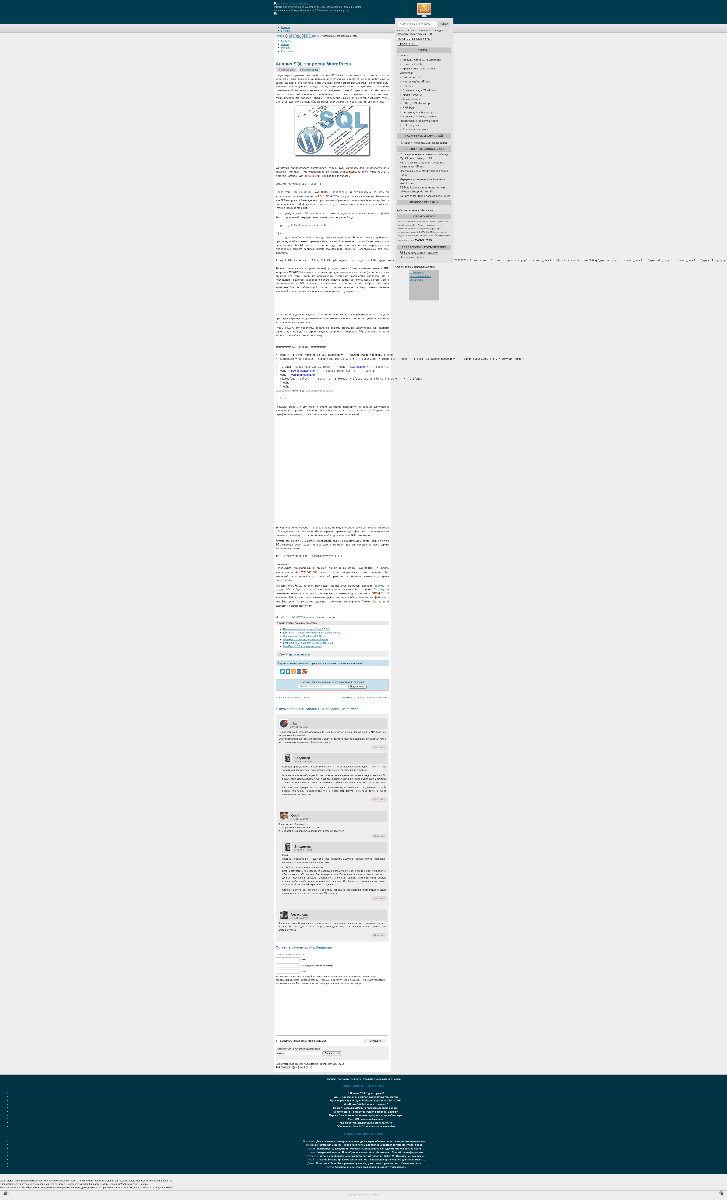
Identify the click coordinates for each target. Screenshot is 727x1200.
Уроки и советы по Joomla (419, 68)
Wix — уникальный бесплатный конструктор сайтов (366, 1097)
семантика (442, 231)
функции (412, 228)
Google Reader (441, 221)
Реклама (368, 1079)
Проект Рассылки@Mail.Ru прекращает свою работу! (365, 1108)
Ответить (379, 747)
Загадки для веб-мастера (418, 112)
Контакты (286, 40)
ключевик (402, 228)
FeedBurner (418, 225)
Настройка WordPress (416, 81)
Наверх (396, 1079)
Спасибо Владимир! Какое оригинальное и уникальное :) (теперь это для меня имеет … (371, 1159)
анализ (310, 617)
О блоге (356, 1079)
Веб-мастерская (410, 99)
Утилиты (286, 30)
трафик (417, 221)
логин (440, 225)
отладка (331, 617)
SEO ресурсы (411, 125)
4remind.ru (281, 35)
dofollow (402, 221)
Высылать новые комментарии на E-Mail (303, 1040)
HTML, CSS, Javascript (417, 103)
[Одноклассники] (293, 671)
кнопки (427, 228)
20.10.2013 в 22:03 (299, 726)
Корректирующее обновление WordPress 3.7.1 (308, 642)
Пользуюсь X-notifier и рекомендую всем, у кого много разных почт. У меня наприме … (370, 1163)
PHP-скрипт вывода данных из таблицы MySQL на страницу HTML (424, 156)
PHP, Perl (408, 107)
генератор (403, 231)
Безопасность (411, 77)
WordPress (294, 35)
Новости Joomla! (413, 64)
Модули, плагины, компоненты (422, 59)
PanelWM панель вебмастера (365, 1119)
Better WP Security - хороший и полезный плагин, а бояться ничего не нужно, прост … (372, 1144)
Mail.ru (433, 231)
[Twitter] (282, 671)
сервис (416, 235)
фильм (446, 235)
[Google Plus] (304, 671)
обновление (423, 231)
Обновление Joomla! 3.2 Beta (293, 697)
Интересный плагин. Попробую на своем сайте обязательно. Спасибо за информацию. (370, 1152)
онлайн (401, 225)
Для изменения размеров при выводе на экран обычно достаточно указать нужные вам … (372, 1141)
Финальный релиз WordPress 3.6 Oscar (304, 635)
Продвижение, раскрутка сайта (419, 120)
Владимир (302, 758)
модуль (423, 235)
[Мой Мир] (299, 671)
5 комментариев (309, 69)
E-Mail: (281, 1053)
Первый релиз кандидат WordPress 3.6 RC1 (306, 629)
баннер (420, 228)
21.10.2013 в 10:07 (299, 818)
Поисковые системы (415, 129)
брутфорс (436, 228)
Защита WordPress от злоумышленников (425, 196)
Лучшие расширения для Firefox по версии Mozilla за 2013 (365, 1100)
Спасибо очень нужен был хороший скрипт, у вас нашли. (370, 1167)
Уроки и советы (311, 35)
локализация (428, 221)
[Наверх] (5, 1195)
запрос (321, 617)
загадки (409, 225)
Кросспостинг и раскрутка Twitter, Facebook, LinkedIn (365, 1111)
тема (412, 240)
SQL (287, 617)
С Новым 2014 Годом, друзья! (366, 1093)
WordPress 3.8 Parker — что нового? (302, 646)
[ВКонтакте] (288, 671)
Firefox (431, 235)
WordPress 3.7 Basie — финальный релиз (305, 639)
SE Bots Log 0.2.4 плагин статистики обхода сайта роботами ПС (422, 189)
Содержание (382, 1079)
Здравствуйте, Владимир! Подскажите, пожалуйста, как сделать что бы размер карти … (370, 1148)
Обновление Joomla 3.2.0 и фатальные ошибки (366, 1126)
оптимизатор (431, 225)
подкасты (402, 235)
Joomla (404, 55)
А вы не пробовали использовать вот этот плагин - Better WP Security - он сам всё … (372, 1156)
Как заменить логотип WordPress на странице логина (312, 632)
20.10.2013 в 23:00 (303, 761)
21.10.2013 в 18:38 (299, 917)
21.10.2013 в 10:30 (303, 849)
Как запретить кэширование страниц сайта (366, 1122)
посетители (403, 240)
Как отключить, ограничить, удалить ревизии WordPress (422, 164)
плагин (409, 221)
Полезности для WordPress (420, 90)
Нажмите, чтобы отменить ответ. (291, 954)
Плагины (408, 86)
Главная (285, 27)
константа (305, 192)
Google (439, 235)
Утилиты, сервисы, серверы (420, 116)
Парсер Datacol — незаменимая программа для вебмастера (365, 1115)
